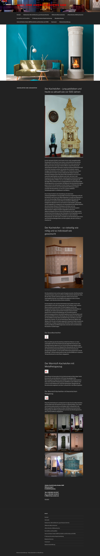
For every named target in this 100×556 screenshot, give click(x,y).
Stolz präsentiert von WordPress (35, 552)
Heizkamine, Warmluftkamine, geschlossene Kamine (36, 14)
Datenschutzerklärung (64, 22)
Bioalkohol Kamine (59, 18)
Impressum (54, 22)
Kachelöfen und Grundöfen (23, 18)
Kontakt (19, 14)
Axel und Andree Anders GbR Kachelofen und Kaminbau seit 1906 (32, 22)
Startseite (47, 520)
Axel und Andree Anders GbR (41, 5)
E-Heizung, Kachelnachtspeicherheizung (42, 18)
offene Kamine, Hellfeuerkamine (75, 14)
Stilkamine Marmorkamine (58, 14)
